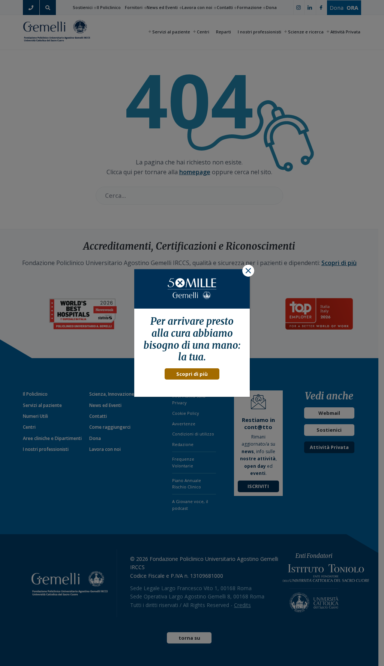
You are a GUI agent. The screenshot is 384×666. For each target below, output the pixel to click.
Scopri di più (192, 374)
